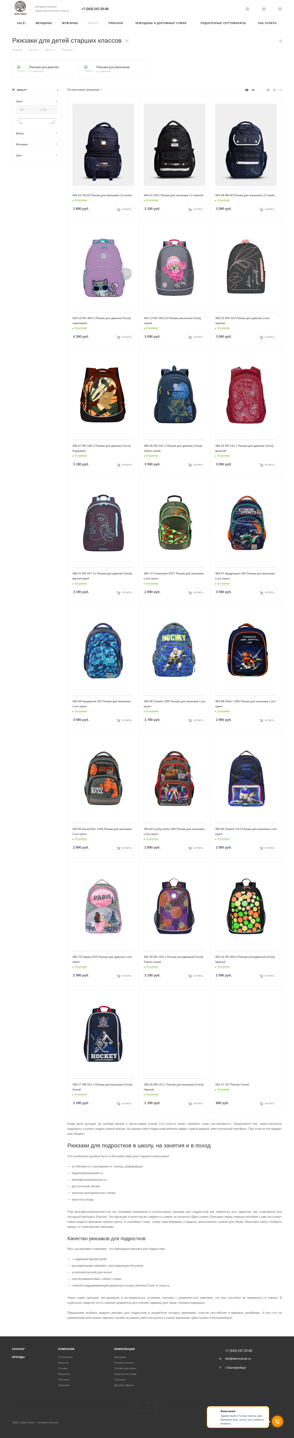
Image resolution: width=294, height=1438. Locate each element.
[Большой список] (253, 90)
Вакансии (64, 1373)
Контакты (63, 1379)
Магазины (120, 1357)
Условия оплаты (124, 1362)
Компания (66, 1349)
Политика (120, 1379)
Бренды (18, 1357)
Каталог (18, 1349)
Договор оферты (124, 1385)
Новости (63, 1362)
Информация (124, 1349)
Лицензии (64, 1385)
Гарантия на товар (125, 1373)
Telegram (152, 1406)
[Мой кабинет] (231, 9)
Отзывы (63, 1368)
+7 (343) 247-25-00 (95, 9)
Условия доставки (125, 1368)
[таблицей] (280, 90)
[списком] (274, 90)
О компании (65, 1357)
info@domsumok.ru (238, 1358)
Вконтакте (142, 1406)
